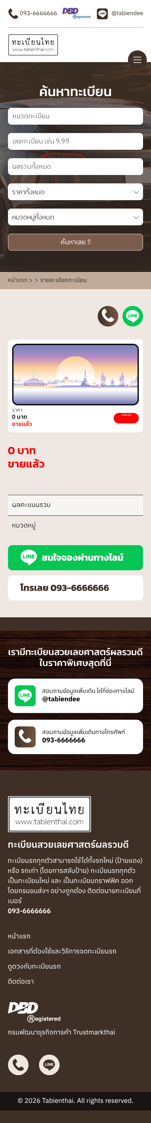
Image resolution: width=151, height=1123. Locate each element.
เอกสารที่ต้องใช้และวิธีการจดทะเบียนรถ (62, 951)
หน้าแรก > (20, 280)
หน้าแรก (19, 936)
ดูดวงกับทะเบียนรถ (34, 966)
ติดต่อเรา (21, 981)
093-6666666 (37, 13)
